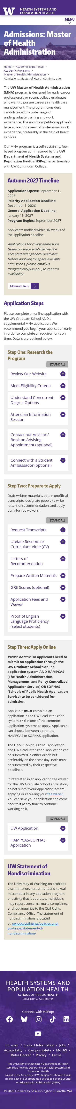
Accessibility (13, 1050)
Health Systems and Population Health (38, 11)
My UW (61, 1050)
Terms (56, 1055)
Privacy (41, 1055)
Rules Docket (21, 1055)
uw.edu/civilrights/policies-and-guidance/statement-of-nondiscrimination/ (33, 928)
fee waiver (55, 794)
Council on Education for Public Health (43, 1080)
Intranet (11, 1045)
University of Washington (9, 11)
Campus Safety (39, 1050)
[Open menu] (69, 20)
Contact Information (39, 1045)
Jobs (62, 1045)
